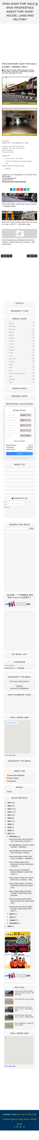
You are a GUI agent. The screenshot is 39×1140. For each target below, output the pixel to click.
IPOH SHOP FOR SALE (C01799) (24, 999)
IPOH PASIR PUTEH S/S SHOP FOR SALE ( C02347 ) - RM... (21, 879)
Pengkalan (12, 361)
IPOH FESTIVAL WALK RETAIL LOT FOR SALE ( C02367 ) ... (21, 840)
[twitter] (17, 1127)
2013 (9, 809)
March (12, 914)
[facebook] (14, 1127)
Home (9, 792)
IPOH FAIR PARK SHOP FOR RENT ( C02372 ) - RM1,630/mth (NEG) (24, 1009)
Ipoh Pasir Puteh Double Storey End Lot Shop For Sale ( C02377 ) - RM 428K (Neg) (19, 223)
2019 (9, 827)
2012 (9, 806)
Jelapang (11, 350)
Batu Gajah (12, 326)
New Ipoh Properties (16, 775)
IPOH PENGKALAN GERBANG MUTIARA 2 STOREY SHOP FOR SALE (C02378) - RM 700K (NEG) (18, 242)
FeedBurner (24, 688)
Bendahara (12, 329)
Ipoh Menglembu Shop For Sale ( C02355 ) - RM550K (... (21, 846)
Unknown (12, 781)
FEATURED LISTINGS (27, 71)
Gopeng (11, 347)
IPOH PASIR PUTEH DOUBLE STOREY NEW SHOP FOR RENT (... (20, 909)
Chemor (11, 341)
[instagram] (24, 1127)
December (14, 923)
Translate (20, 668)
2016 (9, 818)
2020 (9, 830)
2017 (9, 821)
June (12, 917)
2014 (9, 812)
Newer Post (6, 256)
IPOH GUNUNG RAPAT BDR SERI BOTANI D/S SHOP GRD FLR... (21, 901)
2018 (9, 824)
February (13, 836)
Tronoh (11, 382)
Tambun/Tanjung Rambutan (17, 373)
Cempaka (11, 338)
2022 (9, 926)
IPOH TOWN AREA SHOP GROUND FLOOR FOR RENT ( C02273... (21, 864)
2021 (9, 833)
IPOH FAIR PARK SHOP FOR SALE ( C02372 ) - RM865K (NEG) (19, 205)
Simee (10, 370)
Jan (22, 435)
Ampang (11, 323)
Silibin (10, 367)
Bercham (11, 332)
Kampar (11, 353)
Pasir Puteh (12, 359)
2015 (9, 815)
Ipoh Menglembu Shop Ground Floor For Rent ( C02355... (20, 852)
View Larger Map (10, 755)
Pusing (11, 364)
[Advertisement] (19, 42)
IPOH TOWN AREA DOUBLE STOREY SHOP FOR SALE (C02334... (20, 893)
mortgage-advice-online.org (19, 458)
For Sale (5, 73)
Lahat (10, 356)
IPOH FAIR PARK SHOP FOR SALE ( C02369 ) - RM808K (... (21, 858)
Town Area (12, 379)
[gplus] (20, 1127)
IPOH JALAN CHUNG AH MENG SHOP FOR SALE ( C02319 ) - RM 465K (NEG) (24, 993)
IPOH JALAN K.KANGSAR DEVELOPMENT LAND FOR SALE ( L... (20, 872)
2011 (9, 803)
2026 (27, 435)
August (13, 920)
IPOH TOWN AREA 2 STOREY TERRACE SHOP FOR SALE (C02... (21, 886)
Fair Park (15, 71)
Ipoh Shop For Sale (15, 73)
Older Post (32, 256)
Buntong (11, 335)
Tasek (10, 376)
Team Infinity (13, 778)
